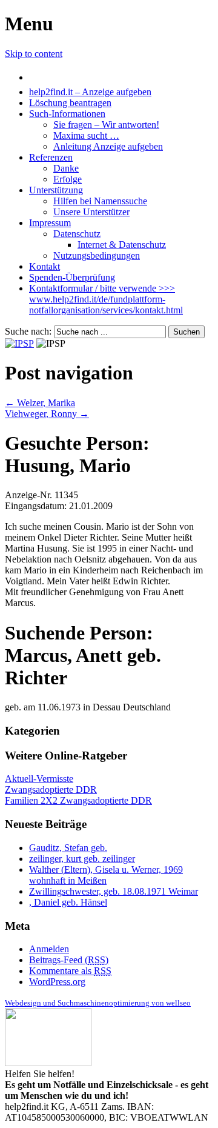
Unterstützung (56, 190)
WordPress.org (57, 981)
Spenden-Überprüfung (72, 277)
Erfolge (67, 179)
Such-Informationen (67, 113)
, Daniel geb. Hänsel (68, 902)
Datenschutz (77, 234)
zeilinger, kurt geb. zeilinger (82, 858)
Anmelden (49, 949)
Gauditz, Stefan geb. (68, 848)
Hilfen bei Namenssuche (100, 201)
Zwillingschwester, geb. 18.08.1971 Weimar (113, 891)
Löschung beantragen (70, 103)
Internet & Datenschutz (122, 244)
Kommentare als (70, 971)
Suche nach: (28, 331)
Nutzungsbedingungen (96, 255)
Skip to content (33, 53)
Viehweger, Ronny (47, 414)
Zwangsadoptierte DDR (51, 789)
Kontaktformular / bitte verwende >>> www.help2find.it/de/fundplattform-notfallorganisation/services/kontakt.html (106, 299)
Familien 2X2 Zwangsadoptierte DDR (78, 800)
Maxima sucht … (86, 135)
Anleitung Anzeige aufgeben (108, 146)
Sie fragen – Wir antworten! (106, 124)
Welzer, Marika (40, 403)
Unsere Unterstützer (91, 212)
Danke (66, 168)
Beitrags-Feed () (68, 960)
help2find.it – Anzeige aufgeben (90, 92)
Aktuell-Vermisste (39, 778)
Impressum (50, 223)
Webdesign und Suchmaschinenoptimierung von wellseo (98, 1002)
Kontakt (44, 266)
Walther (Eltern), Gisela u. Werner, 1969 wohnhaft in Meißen (106, 875)
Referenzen (51, 157)
